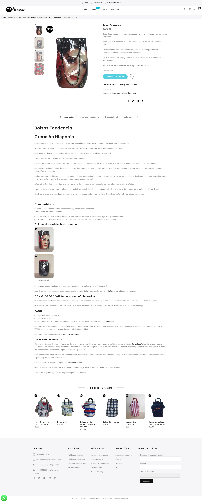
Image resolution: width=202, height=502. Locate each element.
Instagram (115, 9)
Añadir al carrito (115, 77)
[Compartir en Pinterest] (138, 101)
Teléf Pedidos (97, 3)
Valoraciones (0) (131, 117)
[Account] (189, 9)
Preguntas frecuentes (100, 463)
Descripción (68, 117)
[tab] (68, 117)
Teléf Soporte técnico (113, 3)
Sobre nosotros (97, 459)
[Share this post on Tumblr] (142, 101)
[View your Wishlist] (194, 9)
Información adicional (89, 117)
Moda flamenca (111, 291)
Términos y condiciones (77, 463)
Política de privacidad (76, 459)
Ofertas (104, 9)
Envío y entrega (97, 471)
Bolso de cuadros (111, 422)
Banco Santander (107, 321)
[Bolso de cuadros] (112, 406)
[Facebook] (34, 477)
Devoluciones (96, 467)
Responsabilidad (74, 467)
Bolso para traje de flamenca (50, 17)
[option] (72, 58)
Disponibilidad (111, 117)
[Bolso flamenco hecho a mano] (44, 406)
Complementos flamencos (26, 17)
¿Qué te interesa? (147, 471)
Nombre (143, 463)
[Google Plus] (44, 477)
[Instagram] (50, 477)
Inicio (85, 9)
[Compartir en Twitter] (133, 101)
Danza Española (138, 344)
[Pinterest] (55, 477)
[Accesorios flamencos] (135, 406)
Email (86, 3)
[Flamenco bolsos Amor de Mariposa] (158, 406)
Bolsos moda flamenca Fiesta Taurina (87, 424)
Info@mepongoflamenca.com (49, 460)
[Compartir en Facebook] (128, 101)
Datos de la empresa (99, 455)
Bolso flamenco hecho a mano (41, 423)
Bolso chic (62, 422)
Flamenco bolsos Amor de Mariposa (156, 423)
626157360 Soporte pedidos (47, 465)
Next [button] (95, 58)
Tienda (93, 9)
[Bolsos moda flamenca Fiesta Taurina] (89, 406)
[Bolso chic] (66, 406)
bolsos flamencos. (75, 362)
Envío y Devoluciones (128, 84)
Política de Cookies (75, 455)
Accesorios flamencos (131, 423)
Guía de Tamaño (110, 84)
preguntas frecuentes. (72, 334)
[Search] (185, 9)
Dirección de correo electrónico (152, 455)
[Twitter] (39, 477)
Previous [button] (51, 58)
